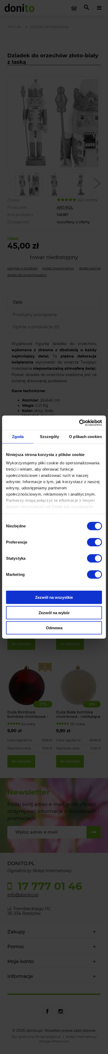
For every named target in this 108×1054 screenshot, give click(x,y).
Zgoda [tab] (18, 436)
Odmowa (54, 628)
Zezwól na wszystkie (54, 597)
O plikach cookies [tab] (85, 436)
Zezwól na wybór (54, 612)
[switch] (94, 542)
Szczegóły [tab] (49, 436)
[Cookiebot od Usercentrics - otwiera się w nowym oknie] (79, 422)
